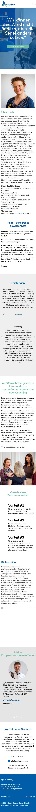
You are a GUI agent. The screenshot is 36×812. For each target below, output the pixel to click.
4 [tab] (21, 717)
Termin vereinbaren (18, 47)
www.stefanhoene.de (12, 700)
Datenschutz (6, 796)
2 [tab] (16, 717)
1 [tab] (14, 717)
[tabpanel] (18, 683)
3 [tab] (18, 717)
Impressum (30, 796)
